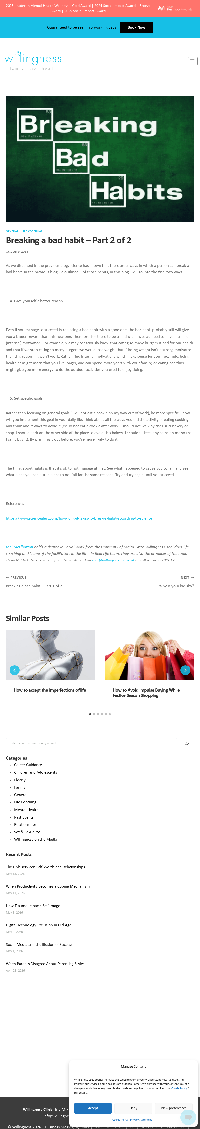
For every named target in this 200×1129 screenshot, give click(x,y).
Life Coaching (32, 231)
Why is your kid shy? (176, 582)
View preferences (173, 1108)
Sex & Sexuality (27, 832)
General (12, 231)
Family (19, 787)
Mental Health (26, 810)
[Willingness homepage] (94, 61)
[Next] (185, 670)
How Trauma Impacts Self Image (33, 906)
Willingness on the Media (35, 840)
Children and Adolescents (35, 773)
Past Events (24, 817)
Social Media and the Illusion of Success (39, 945)
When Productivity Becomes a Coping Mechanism (48, 886)
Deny (133, 1108)
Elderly (20, 780)
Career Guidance (28, 765)
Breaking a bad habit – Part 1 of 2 (34, 582)
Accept (93, 1108)
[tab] (90, 714)
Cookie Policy (179, 1088)
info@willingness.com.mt (64, 1116)
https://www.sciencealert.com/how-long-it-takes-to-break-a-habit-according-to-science (79, 518)
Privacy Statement (141, 1120)
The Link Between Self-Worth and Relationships (45, 867)
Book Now (136, 27)
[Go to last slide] (15, 670)
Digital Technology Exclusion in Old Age (38, 925)
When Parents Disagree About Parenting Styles (45, 964)
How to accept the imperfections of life (50, 690)
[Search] (187, 743)
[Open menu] (193, 61)
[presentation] (50, 655)
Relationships (25, 825)
